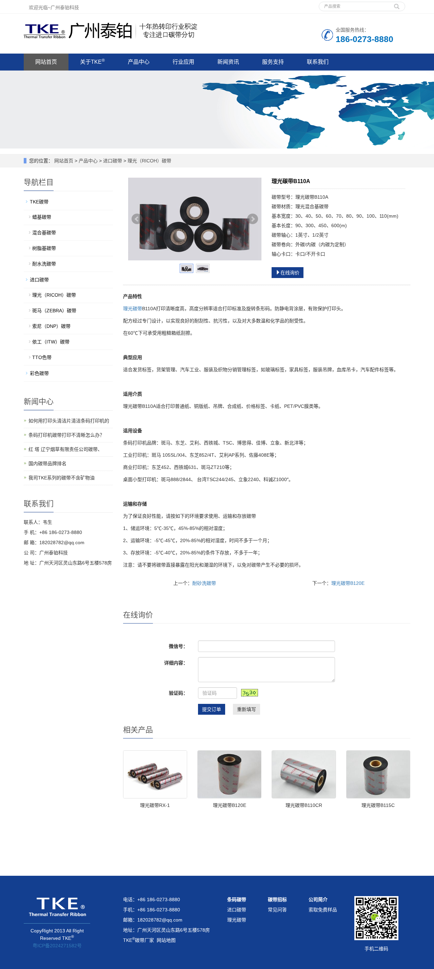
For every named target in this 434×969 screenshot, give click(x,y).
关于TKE (92, 61)
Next (252, 219)
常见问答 (277, 909)
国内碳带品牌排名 (47, 463)
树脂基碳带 (44, 248)
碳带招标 (277, 899)
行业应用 (183, 62)
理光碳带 (132, 308)
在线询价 (289, 272)
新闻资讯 (228, 62)
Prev (137, 219)
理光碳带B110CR (303, 805)
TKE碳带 (39, 201)
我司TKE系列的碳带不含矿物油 (61, 477)
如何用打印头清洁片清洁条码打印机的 (68, 420)
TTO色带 (42, 357)
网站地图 (166, 940)
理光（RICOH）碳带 (148, 160)
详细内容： (176, 663)
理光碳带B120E (347, 583)
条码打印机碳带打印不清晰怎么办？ (66, 435)
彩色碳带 (39, 373)
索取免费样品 (323, 909)
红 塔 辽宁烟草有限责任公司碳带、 (65, 449)
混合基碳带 (44, 232)
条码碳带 (236, 899)
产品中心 (139, 62)
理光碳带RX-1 (155, 805)
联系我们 (318, 62)
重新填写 (246, 709)
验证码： (178, 693)
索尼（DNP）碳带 (51, 326)
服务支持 (273, 62)
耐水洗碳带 (44, 263)
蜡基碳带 (41, 217)
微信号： (178, 646)
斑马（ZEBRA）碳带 (54, 310)
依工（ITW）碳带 (51, 341)
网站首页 (46, 62)
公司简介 (318, 899)
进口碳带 (112, 160)
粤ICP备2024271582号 (57, 945)
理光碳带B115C (378, 805)
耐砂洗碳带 (204, 583)
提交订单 (211, 709)
